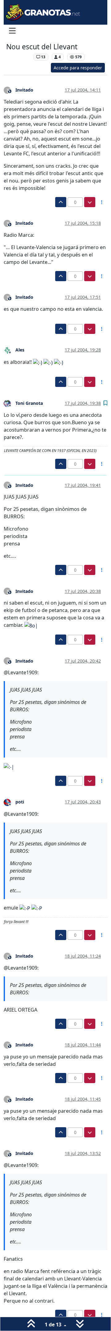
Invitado (24, 90)
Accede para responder (78, 68)
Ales (19, 350)
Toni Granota (29, 403)
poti (19, 802)
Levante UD (18, 57)
